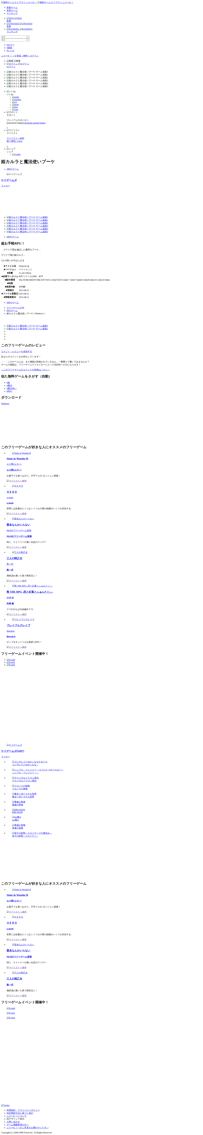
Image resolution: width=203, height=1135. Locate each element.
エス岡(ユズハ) (14, 464)
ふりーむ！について (17, 1116)
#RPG (9, 391)
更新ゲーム (12, 10)
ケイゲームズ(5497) (12, 751)
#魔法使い (12, 388)
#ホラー (10, 45)
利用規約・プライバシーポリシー (23, 1110)
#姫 (8, 382)
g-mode (10, 497)
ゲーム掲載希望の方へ (18, 1125)
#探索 (9, 48)
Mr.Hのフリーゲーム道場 (19, 530)
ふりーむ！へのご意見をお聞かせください (28, 1127)
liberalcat (11, 631)
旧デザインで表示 (15, 1119)
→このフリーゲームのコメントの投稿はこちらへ (25, 370)
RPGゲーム (12, 310)
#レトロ (10, 50)
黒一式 (10, 564)
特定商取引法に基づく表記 (20, 1113)
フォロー (5, 186)
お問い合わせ (13, 1122)
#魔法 (9, 385)
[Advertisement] (22, 424)
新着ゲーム (12, 7)
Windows (5, 403)
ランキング (12, 13)
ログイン (34, 56)
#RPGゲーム (13, 169)
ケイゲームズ (9, 180)
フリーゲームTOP (15, 308)
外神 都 (10, 597)
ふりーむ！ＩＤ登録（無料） (15, 56)
